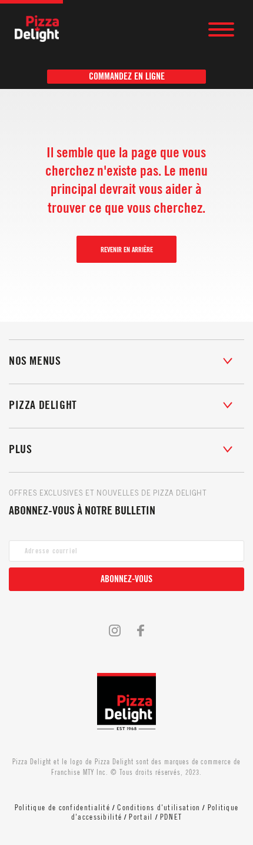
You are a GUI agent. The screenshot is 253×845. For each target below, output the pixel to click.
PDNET (171, 817)
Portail (140, 817)
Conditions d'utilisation (158, 807)
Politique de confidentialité (62, 807)
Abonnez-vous (126, 579)
